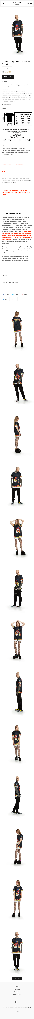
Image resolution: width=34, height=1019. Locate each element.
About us (17, 989)
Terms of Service (17, 997)
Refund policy (17, 992)
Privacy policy (17, 994)
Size (4, 68)
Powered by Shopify (24, 1007)
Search (17, 986)
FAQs (3, 171)
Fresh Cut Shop (17, 3)
